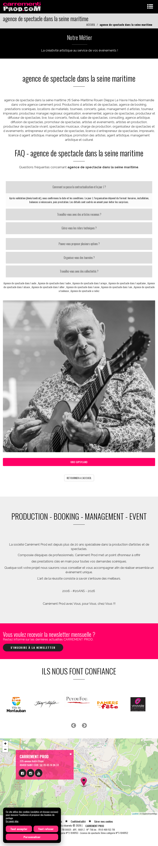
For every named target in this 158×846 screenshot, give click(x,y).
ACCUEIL (90, 24)
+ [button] (5, 743)
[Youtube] (38, 773)
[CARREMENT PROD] (22, 6)
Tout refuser (46, 829)
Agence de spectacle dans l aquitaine (127, 283)
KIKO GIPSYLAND (79, 462)
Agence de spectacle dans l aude (19, 283)
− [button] (5, 749)
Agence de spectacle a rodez (85, 291)
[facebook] (22, 773)
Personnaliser (32, 837)
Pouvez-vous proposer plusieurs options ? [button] (79, 243)
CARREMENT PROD (94, 826)
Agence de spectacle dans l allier (48, 287)
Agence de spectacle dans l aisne (82, 287)
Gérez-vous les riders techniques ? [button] (79, 228)
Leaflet (135, 813)
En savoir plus (12, 821)
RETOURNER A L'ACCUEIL (79, 478)
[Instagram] (30, 773)
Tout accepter (18, 829)
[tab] (79, 187)
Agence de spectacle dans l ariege (89, 283)
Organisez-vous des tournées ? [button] (79, 257)
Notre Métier (79, 37)
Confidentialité (78, 821)
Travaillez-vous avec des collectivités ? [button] (79, 271)
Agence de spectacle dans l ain (116, 287)
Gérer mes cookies (103, 821)
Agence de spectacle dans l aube (54, 283)
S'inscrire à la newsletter (33, 647)
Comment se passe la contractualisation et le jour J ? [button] (79, 187)
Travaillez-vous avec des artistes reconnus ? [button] (79, 214)
